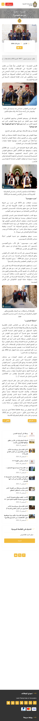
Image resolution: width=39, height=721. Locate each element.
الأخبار (16, 11)
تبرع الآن (9, 4)
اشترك (20, 540)
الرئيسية (22, 11)
